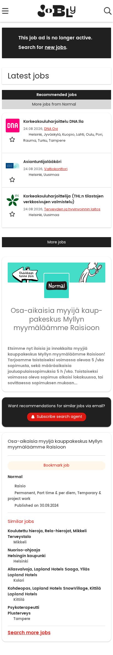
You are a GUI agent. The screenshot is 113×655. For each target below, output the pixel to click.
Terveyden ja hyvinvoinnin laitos (72, 209)
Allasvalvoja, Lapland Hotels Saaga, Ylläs (49, 569)
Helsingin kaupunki (27, 556)
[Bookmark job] (12, 139)
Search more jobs (29, 632)
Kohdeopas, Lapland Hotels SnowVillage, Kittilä (54, 588)
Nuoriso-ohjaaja (24, 550)
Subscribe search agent (59, 416)
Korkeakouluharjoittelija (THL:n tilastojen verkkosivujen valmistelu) (63, 199)
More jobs (56, 242)
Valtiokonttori (55, 169)
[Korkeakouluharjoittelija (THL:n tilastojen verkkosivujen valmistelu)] (12, 200)
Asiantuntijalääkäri (42, 162)
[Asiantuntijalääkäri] (12, 166)
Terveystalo (19, 537)
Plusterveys (19, 613)
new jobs (55, 47)
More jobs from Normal (54, 104)
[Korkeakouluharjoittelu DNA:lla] (12, 125)
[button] (102, 42)
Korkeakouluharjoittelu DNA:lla (53, 121)
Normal (15, 477)
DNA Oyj (51, 128)
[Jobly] (57, 11)
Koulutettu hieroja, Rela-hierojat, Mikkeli (47, 531)
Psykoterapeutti (23, 607)
